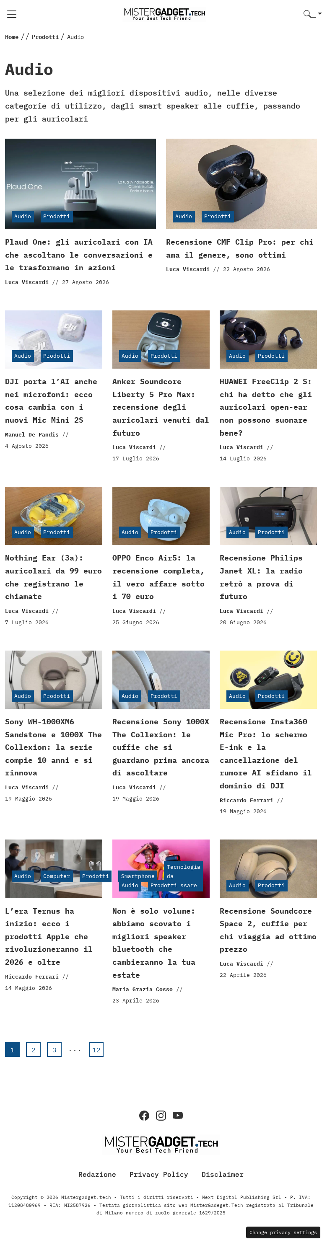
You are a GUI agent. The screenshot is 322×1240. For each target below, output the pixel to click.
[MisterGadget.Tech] (164, 13)
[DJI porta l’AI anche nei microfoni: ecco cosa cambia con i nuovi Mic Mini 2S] (53, 339)
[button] (313, 14)
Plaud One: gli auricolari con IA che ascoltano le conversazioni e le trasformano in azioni (79, 254)
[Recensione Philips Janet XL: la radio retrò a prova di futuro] (268, 516)
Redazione (97, 1174)
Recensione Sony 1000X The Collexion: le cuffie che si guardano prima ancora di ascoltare (160, 747)
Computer (56, 876)
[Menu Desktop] (11, 14)
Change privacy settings (283, 1232)
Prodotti (56, 216)
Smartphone (138, 876)
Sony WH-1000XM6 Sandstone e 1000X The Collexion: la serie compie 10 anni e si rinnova (53, 747)
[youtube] (178, 1115)
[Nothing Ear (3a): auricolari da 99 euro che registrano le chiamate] (53, 516)
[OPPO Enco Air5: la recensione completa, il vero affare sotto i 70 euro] (161, 516)
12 (96, 1050)
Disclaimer (223, 1174)
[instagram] (161, 1115)
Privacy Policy (159, 1174)
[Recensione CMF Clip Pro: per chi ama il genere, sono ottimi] (241, 184)
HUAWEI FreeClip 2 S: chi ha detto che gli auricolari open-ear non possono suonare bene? (266, 407)
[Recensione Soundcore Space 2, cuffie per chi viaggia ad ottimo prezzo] (268, 869)
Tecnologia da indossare (183, 876)
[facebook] (144, 1115)
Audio (22, 216)
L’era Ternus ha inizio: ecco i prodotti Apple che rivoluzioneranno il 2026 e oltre (49, 936)
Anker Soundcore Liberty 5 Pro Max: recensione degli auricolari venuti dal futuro (160, 407)
